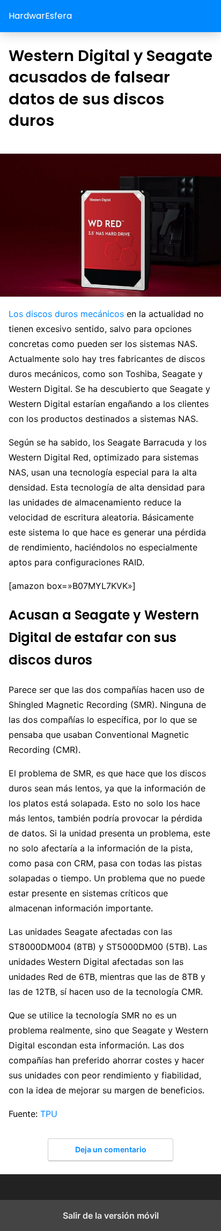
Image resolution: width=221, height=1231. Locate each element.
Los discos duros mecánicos (66, 313)
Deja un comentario (110, 1149)
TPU (48, 1113)
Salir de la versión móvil (111, 1215)
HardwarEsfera (40, 16)
